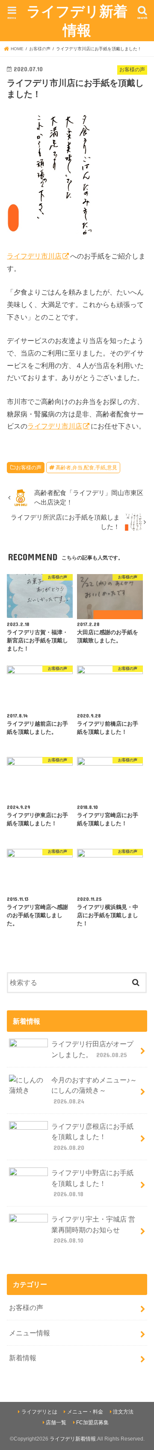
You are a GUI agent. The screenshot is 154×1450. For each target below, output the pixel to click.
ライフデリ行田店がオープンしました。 (92, 1049)
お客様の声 (28, 468)
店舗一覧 (56, 1422)
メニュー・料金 (85, 1411)
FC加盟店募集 (92, 1422)
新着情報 (22, 1358)
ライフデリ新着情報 (77, 20)
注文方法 (123, 1411)
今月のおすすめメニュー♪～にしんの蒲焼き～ (94, 1090)
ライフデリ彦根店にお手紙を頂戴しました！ (92, 1136)
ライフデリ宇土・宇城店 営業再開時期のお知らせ (93, 1229)
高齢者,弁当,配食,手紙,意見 (86, 468)
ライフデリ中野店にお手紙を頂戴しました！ (92, 1183)
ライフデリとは (39, 1411)
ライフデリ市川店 (34, 256)
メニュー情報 (29, 1333)
